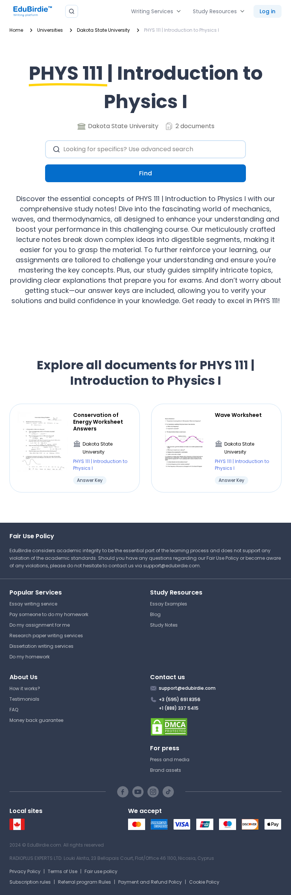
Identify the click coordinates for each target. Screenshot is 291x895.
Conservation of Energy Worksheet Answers (98, 422)
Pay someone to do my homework (48, 614)
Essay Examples (168, 604)
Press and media (169, 759)
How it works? (24, 688)
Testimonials (24, 699)
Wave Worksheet (238, 415)
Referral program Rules (84, 882)
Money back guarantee (36, 720)
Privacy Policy (25, 871)
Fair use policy (100, 871)
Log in (267, 11)
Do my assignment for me (39, 625)
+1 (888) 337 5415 (179, 708)
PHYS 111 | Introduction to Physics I (100, 464)
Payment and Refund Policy (150, 882)
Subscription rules (30, 882)
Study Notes (164, 625)
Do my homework (29, 656)
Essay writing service (33, 604)
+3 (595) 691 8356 (179, 699)
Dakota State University (98, 448)
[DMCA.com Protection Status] (216, 726)
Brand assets (165, 770)
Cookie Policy (204, 882)
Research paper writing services (46, 635)
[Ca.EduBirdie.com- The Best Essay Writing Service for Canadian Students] (17, 828)
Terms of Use (62, 871)
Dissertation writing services (41, 646)
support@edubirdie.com (171, 565)
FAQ (13, 709)
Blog (155, 614)
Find (145, 173)
